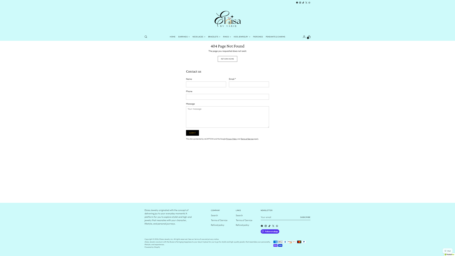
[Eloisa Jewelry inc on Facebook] (297, 3)
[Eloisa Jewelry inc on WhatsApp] (309, 3)
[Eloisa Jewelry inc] (227, 18)
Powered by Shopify (152, 247)
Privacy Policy (231, 139)
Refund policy (217, 225)
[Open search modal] (145, 36)
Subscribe (305, 217)
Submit (192, 133)
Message (190, 103)
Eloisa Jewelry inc (166, 239)
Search (214, 215)
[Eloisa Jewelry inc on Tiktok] (303, 3)
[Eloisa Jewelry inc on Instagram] (300, 3)
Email (232, 79)
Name (189, 79)
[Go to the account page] (304, 36)
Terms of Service (247, 139)
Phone (189, 91)
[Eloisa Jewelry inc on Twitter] (306, 3)
